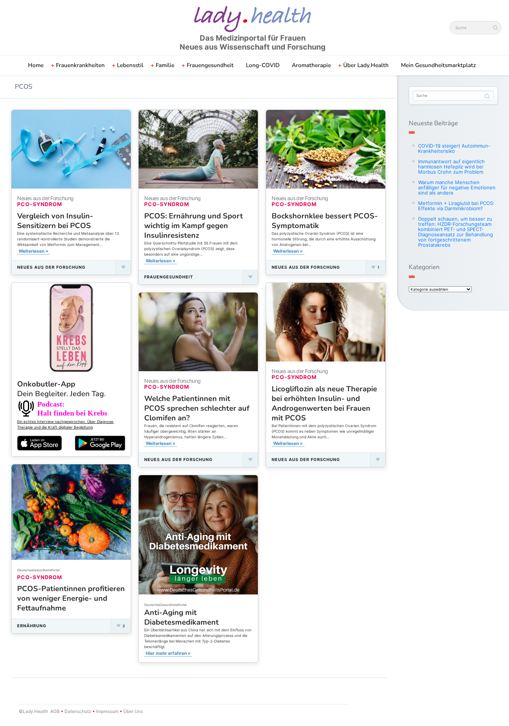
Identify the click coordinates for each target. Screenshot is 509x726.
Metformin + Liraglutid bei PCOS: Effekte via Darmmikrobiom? (456, 205)
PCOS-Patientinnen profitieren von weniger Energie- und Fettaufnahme (71, 598)
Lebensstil (130, 65)
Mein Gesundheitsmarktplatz (438, 65)
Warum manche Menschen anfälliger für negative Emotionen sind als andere (457, 187)
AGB (55, 711)
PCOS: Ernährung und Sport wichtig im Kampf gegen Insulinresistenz (193, 225)
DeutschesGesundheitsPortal (165, 605)
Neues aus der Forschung (51, 267)
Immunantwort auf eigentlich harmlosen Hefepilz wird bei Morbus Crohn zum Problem (451, 166)
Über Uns (132, 711)
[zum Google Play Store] (100, 443)
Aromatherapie (311, 65)
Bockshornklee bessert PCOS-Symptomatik (325, 221)
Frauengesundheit (210, 65)
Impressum (107, 711)
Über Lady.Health (366, 65)
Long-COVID (262, 65)
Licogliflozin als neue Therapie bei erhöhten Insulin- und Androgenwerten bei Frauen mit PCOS (324, 403)
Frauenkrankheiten (80, 65)
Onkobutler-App (61, 389)
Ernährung (31, 625)
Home (36, 65)
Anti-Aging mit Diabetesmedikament (181, 617)
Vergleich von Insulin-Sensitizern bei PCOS (55, 221)
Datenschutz (77, 711)
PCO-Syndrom (39, 204)
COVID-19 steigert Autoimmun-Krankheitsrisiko (454, 148)
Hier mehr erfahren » (168, 653)
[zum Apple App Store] (39, 443)
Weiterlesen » (33, 251)
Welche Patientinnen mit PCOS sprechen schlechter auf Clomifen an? (196, 408)
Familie (165, 65)
